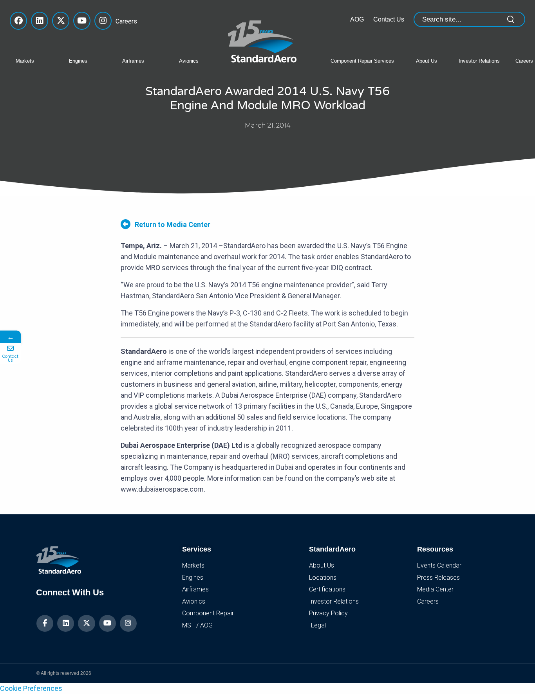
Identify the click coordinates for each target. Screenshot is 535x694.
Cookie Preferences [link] (31, 688)
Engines (78, 61)
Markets (25, 61)
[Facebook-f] (44, 623)
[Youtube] (107, 623)
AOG (357, 19)
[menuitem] (36, 60)
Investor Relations (479, 60)
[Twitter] (86, 623)
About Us (426, 61)
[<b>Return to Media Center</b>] (125, 224)
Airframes (133, 61)
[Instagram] (128, 623)
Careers (124, 21)
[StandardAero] (264, 40)
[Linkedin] (65, 623)
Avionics (189, 61)
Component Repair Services (362, 60)
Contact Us (388, 19)
